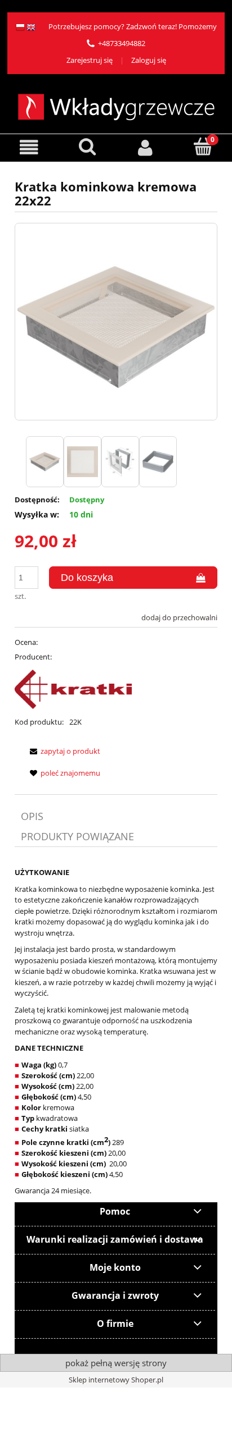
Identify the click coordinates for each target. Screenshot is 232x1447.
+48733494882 (121, 43)
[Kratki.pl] (73, 689)
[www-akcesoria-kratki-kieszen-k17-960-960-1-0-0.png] (157, 462)
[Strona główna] (116, 105)
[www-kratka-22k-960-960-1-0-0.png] (44, 462)
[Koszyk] (203, 146)
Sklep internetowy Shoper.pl (116, 1380)
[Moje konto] (145, 147)
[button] (29, 147)
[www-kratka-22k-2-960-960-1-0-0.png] (82, 462)
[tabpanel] (116, 1032)
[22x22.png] (120, 461)
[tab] (116, 816)
